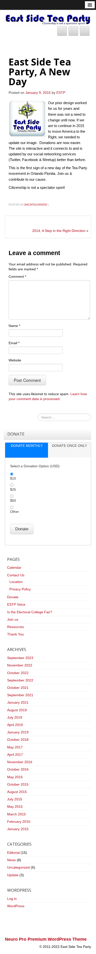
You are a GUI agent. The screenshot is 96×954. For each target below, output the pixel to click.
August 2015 (17, 792)
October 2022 (18, 673)
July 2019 (14, 717)
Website (15, 360)
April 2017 (15, 755)
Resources (15, 627)
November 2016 (19, 762)
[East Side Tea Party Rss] (85, 31)
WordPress (15, 906)
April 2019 (15, 725)
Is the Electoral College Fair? (29, 612)
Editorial (13, 853)
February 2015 (18, 822)
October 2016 (18, 769)
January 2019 (18, 732)
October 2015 (18, 784)
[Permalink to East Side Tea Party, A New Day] (27, 118)
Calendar (14, 567)
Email (14, 343)
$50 (13, 500)
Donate (12, 597)
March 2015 (16, 814)
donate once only (69, 446)
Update (12, 875)
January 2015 (18, 829)
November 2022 (19, 665)
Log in (12, 899)
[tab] (26, 450)
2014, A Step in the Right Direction (58, 231)
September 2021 (20, 695)
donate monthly (27, 446)
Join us (12, 619)
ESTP (60, 93)
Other (14, 512)
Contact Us (15, 575)
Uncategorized (35, 204)
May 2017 (15, 747)
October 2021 (18, 688)
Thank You (15, 634)
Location (16, 582)
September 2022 (20, 680)
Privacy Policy (20, 589)
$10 (13, 478)
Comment (17, 276)
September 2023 (20, 658)
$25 (13, 489)
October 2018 (18, 740)
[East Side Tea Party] (48, 19)
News (11, 860)
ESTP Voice (16, 604)
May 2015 (15, 806)
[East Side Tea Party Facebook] (73, 31)
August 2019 (17, 710)
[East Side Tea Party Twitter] (62, 31)
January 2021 (18, 702)
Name (14, 326)
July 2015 (14, 799)
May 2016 (15, 777)
